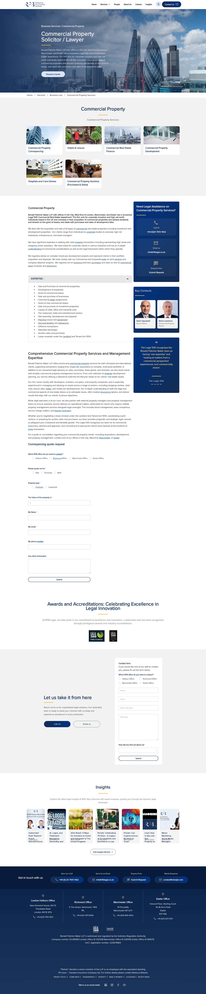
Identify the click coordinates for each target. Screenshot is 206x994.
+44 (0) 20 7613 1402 (69, 879)
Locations (130, 977)
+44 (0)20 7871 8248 (85, 915)
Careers (138, 4)
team (104, 259)
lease (52, 299)
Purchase (48, 472)
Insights (149, 4)
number (40, 541)
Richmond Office (150, 679)
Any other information (37, 556)
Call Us (57, 724)
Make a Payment (116, 977)
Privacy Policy (60, 977)
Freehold (39, 487)
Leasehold (52, 487)
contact (59, 454)
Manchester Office (80, 458)
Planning (42, 319)
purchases (96, 262)
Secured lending (46, 323)
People (117, 4)
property (79, 242)
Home (94, 4)
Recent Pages (143, 977)
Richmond (57, 458)
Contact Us (169, 4)
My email (32, 527)
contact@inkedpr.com (173, 879)
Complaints (74, 977)
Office (60, 458)
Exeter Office (98, 458)
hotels (48, 388)
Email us (87, 724)
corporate (90, 231)
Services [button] (103, 4)
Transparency (88, 977)
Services (41, 95)
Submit (59, 579)
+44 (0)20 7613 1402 (156, 231)
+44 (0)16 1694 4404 (125, 915)
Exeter (116, 437)
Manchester (104, 437)
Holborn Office (42, 458)
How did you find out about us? (131, 745)
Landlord (67, 336)
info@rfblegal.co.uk (156, 252)
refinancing (63, 323)
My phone (35, 541)
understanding (34, 248)
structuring (105, 391)
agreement (62, 319)
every (30, 429)
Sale (37, 472)
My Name (32, 512)
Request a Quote (53, 74)
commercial (81, 228)
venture (118, 259)
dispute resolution (62, 410)
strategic (108, 373)
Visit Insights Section (101, 852)
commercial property (79, 363)
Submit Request (156, 272)
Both (59, 472)
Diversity (102, 977)
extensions (52, 265)
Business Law (56, 95)
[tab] (80, 279)
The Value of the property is (40, 497)
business (78, 262)
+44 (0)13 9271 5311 (165, 918)
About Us (127, 4)
